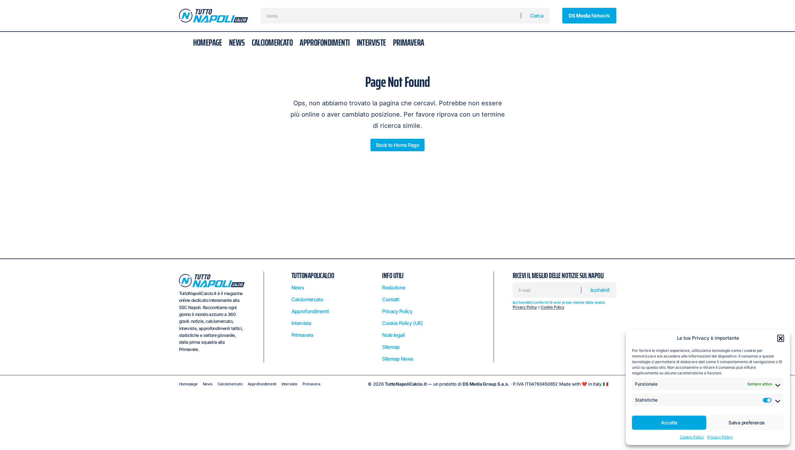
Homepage (188, 384)
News (297, 287)
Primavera (302, 335)
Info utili (392, 276)
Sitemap (391, 347)
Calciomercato (307, 299)
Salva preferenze (746, 423)
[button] (781, 338)
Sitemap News (397, 359)
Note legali (393, 335)
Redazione (393, 287)
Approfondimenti (310, 311)
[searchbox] (391, 15)
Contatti (390, 299)
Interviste (301, 323)
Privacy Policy (720, 437)
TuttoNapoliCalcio (312, 276)
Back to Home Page (397, 145)
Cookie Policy (692, 437)
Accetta (669, 423)
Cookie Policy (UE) (402, 323)
